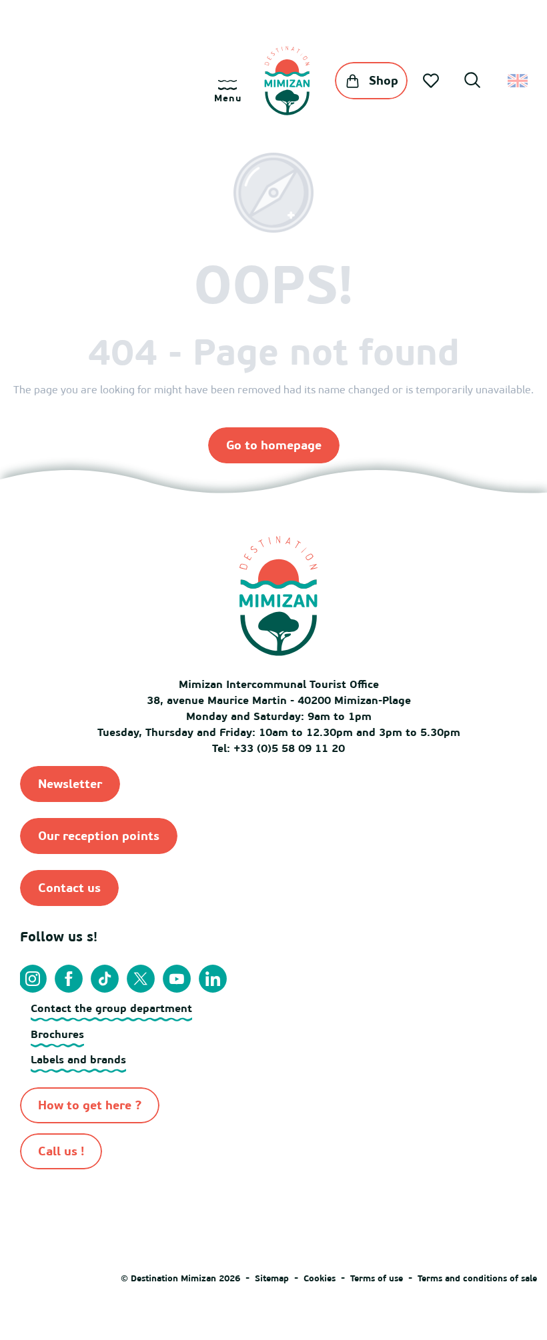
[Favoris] (432, 81)
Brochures (57, 1034)
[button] (472, 82)
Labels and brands (78, 1059)
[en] (518, 80)
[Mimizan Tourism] (287, 80)
